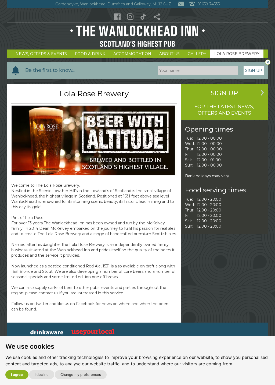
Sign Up (253, 70)
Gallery (197, 53)
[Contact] (180, 4)
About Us (169, 53)
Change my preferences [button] (80, 374)
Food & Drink (90, 53)
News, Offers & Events (41, 53)
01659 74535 (208, 4)
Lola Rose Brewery (236, 53)
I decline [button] (42, 374)
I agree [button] (17, 374)
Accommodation (132, 53)
